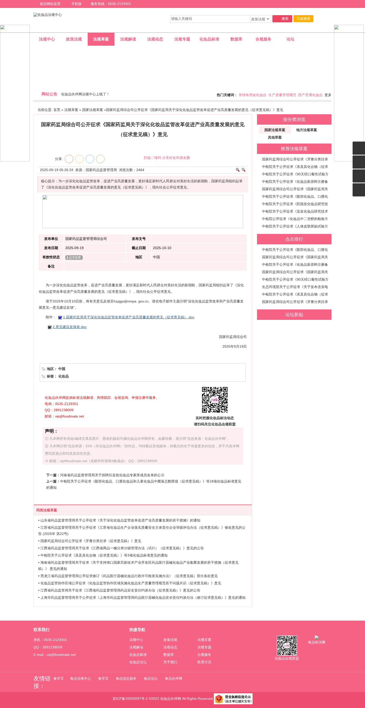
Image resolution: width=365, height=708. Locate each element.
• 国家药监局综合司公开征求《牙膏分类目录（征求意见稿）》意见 (89, 541)
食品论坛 (151, 678)
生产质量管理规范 (282, 95)
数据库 (168, 655)
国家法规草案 (92, 110)
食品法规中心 (80, 678)
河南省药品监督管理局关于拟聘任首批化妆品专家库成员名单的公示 (112, 475)
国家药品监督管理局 (101, 170)
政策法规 (170, 640)
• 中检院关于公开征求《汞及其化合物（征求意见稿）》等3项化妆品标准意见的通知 (103, 555)
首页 (56, 110)
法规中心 (136, 640)
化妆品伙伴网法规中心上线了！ (85, 94)
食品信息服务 (126, 678)
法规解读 (136, 647)
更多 (328, 95)
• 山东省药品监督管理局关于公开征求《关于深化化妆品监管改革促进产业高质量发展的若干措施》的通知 (119, 520)
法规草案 (71, 110)
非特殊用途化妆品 (252, 95)
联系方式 (204, 662)
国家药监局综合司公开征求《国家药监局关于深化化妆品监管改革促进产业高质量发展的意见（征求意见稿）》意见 (194, 110)
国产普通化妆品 (310, 95)
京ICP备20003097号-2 (130, 699)
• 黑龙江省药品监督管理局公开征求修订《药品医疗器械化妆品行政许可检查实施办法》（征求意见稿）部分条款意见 (128, 576)
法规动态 (170, 647)
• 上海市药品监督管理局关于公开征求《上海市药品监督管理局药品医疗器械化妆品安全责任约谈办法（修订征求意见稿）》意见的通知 (142, 597)
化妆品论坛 (138, 662)
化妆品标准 (138, 655)
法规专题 (204, 647)
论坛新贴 (294, 314)
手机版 (76, 4)
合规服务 (204, 655)
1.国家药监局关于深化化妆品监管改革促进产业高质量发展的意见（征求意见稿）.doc (128, 317)
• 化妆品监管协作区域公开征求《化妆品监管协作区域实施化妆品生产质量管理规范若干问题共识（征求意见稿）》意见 (129, 583)
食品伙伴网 (173, 678)
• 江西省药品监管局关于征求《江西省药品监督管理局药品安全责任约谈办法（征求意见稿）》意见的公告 (119, 590)
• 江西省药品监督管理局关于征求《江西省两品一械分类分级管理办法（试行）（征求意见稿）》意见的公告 (121, 548)
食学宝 (58, 678)
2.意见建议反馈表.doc (70, 327)
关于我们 (170, 662)
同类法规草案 (46, 510)
